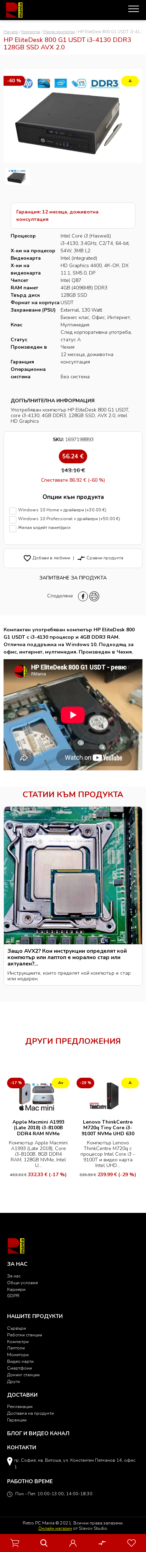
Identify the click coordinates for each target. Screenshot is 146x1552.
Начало (11, 32)
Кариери (16, 1289)
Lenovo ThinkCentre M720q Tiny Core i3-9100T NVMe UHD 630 (108, 1128)
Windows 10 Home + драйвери (62, 510)
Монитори (18, 1355)
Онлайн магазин (55, 1528)
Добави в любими (46, 558)
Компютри (30, 32)
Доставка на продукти (30, 1413)
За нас (14, 1276)
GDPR (13, 1296)
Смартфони (19, 1368)
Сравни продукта (100, 558)
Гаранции (17, 1420)
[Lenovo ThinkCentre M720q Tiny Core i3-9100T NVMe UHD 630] (107, 1095)
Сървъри (16, 1328)
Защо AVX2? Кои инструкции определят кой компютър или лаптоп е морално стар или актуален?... (67, 957)
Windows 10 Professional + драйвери (69, 519)
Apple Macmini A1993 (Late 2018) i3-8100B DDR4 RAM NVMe (38, 1128)
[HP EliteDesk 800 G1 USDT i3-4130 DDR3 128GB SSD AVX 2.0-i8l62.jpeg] (17, 177)
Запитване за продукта (73, 578)
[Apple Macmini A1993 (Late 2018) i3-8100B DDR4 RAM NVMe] (38, 1095)
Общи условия (22, 1283)
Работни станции (24, 1335)
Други (13, 1381)
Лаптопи (16, 1348)
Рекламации (20, 1406)
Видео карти (20, 1361)
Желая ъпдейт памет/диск (44, 527)
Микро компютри (59, 32)
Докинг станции (23, 1375)
